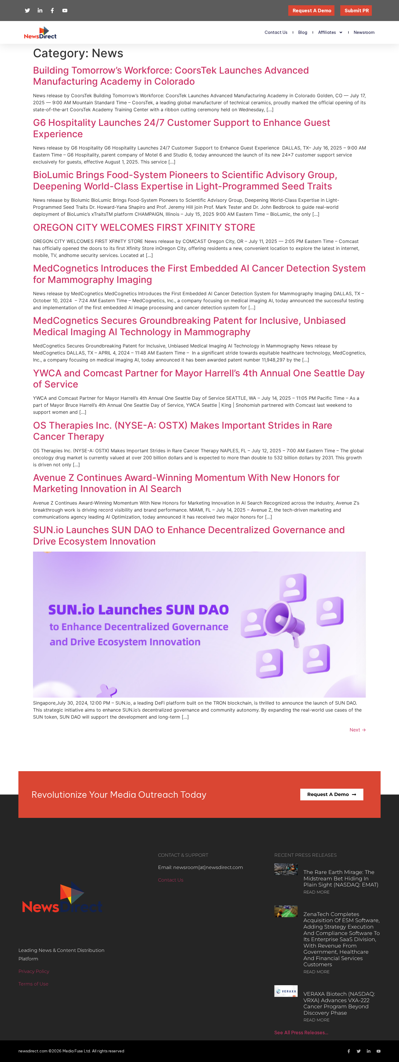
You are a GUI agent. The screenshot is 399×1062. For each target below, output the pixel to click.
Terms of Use (33, 984)
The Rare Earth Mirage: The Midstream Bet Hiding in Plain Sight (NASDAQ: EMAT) (341, 878)
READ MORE (316, 892)
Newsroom (364, 32)
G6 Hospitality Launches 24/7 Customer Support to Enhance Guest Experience (181, 128)
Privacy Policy (33, 971)
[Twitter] (359, 1051)
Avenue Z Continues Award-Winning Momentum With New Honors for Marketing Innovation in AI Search (186, 483)
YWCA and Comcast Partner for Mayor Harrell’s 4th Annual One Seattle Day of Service (199, 378)
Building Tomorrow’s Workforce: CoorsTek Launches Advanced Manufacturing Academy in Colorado (171, 76)
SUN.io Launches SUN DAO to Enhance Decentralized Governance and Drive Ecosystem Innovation (189, 535)
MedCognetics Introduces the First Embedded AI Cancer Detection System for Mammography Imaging (199, 274)
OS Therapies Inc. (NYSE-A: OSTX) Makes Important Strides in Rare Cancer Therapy (182, 431)
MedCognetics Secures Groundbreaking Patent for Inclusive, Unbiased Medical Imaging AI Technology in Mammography (189, 326)
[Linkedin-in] (369, 1051)
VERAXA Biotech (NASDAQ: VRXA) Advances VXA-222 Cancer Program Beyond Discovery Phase (339, 1003)
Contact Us (276, 32)
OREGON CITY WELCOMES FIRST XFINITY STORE (144, 227)
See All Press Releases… (301, 1032)
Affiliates (327, 32)
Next (358, 730)
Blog (302, 32)
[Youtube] (379, 1051)
